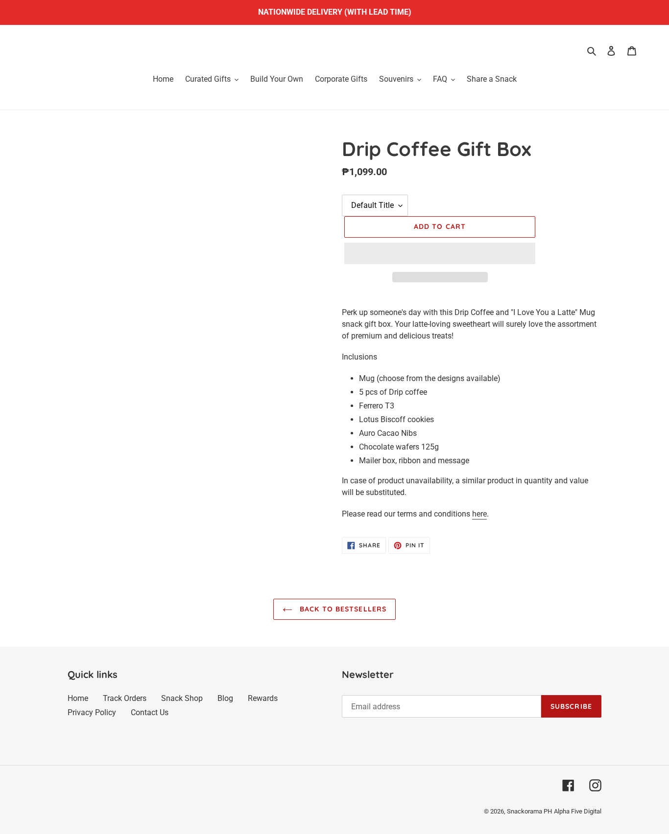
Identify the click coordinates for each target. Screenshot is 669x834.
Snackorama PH (529, 811)
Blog (225, 698)
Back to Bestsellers (341, 609)
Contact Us (149, 712)
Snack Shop (182, 698)
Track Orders (124, 698)
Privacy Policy (92, 712)
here (479, 513)
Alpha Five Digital (577, 811)
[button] (439, 253)
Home (78, 698)
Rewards (263, 698)
